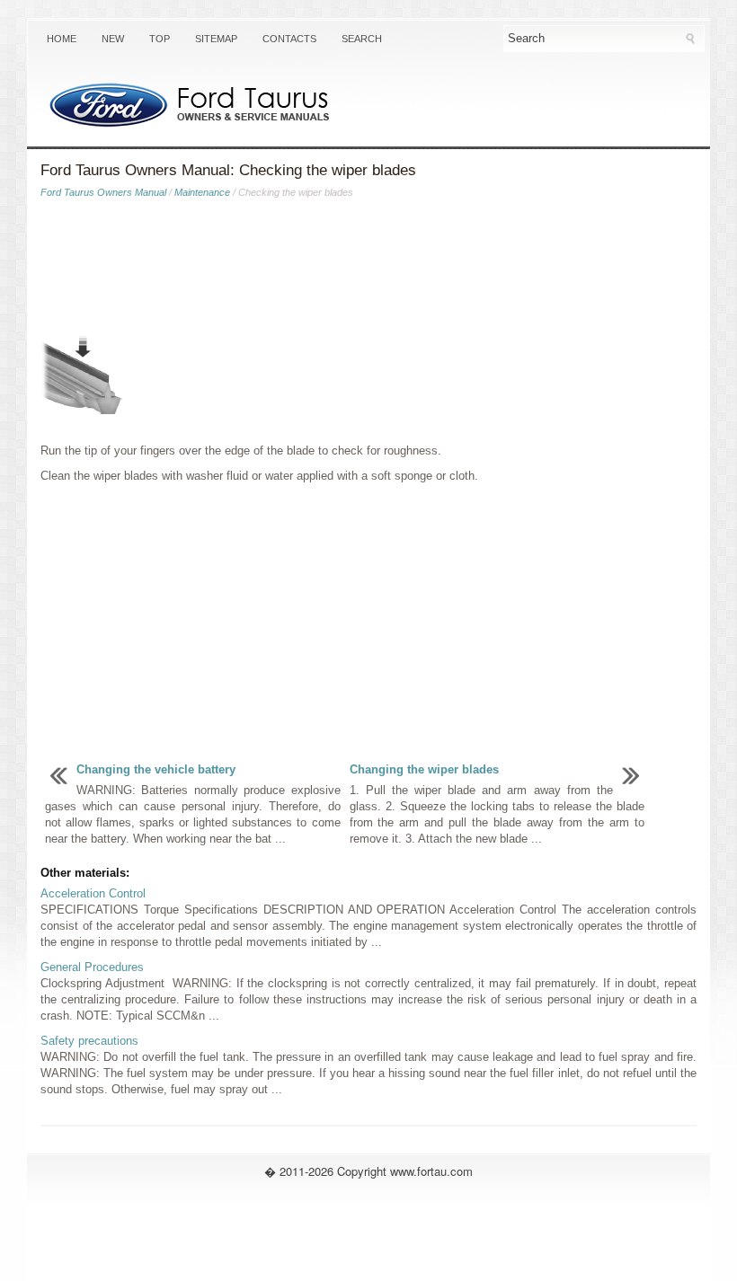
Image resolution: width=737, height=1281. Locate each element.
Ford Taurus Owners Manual (103, 192)
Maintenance (202, 192)
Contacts (289, 38)
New (113, 38)
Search (362, 38)
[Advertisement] (368, 270)
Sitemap (216, 38)
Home (61, 38)
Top (159, 38)
